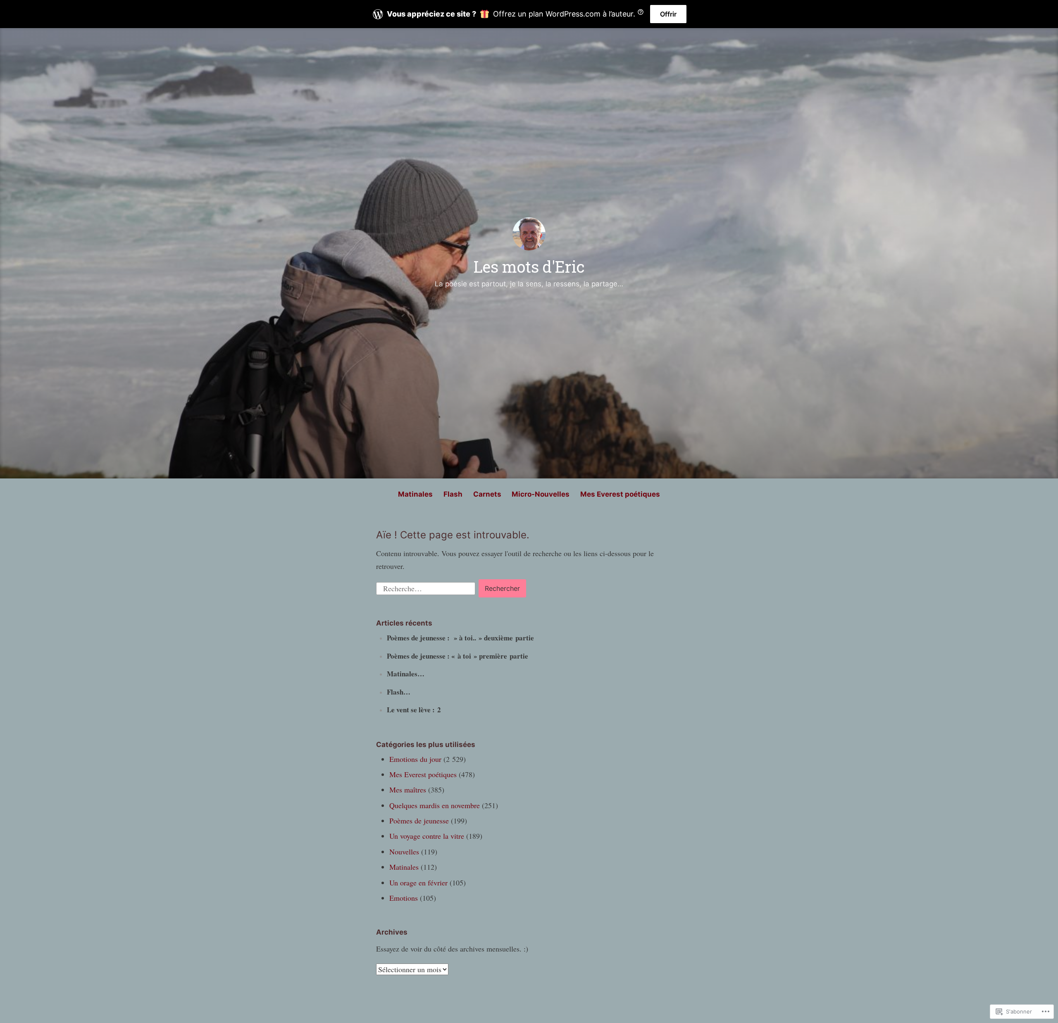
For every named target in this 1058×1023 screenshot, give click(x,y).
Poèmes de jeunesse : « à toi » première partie (457, 656)
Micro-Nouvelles (541, 494)
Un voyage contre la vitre (426, 836)
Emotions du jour (415, 759)
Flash (452, 494)
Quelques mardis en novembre (434, 805)
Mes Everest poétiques (620, 494)
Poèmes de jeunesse (419, 821)
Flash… (398, 692)
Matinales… (405, 674)
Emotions (403, 898)
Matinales (415, 494)
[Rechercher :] (426, 587)
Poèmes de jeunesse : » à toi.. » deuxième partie (460, 638)
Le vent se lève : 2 (414, 709)
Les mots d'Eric (529, 266)
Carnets (487, 494)
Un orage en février (418, 882)
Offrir (668, 14)
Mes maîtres (407, 790)
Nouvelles (404, 851)
